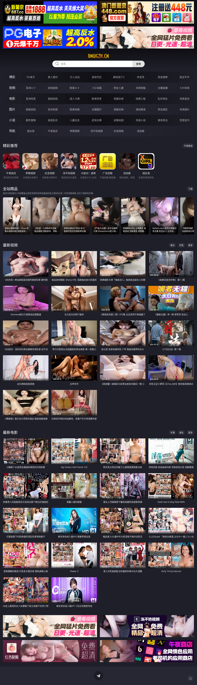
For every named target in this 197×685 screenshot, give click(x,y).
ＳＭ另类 (184, 88)
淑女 (181, 432)
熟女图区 (163, 109)
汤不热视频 (96, 131)
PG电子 (31, 77)
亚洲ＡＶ (31, 88)
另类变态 (184, 98)
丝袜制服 (141, 88)
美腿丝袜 (119, 109)
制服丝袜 (119, 98)
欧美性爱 (97, 98)
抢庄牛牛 (184, 77)
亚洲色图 (53, 109)
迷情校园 (119, 120)
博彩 (12, 77)
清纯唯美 (141, 109)
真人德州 (53, 77)
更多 (190, 245)
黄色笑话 (163, 120)
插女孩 (30, 131)
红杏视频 (119, 131)
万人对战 (75, 77)
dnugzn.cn (98, 56)
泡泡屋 (140, 131)
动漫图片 (97, 109)
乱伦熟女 (163, 98)
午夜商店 (53, 131)
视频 (12, 88)
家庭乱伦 (53, 120)
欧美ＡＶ (75, 88)
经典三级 (141, 98)
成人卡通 (75, 98)
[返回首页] (190, 678)
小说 (12, 120)
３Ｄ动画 (97, 88)
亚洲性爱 (31, 98)
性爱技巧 (184, 120)
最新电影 (10, 432)
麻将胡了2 (118, 77)
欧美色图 (75, 109)
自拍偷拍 (53, 88)
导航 (12, 131)
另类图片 (184, 109)
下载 (190, 188)
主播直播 (163, 88)
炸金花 (140, 77)
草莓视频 (75, 131)
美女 (172, 245)
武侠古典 (97, 120)
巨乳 (181, 245)
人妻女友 (75, 120)
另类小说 (141, 120)
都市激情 (31, 120)
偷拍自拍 (53, 98)
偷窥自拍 (31, 109)
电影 (12, 99)
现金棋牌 (163, 77)
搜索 (138, 64)
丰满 (172, 432)
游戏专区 (97, 77)
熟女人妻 (119, 88)
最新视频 (10, 245)
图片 (12, 109)
